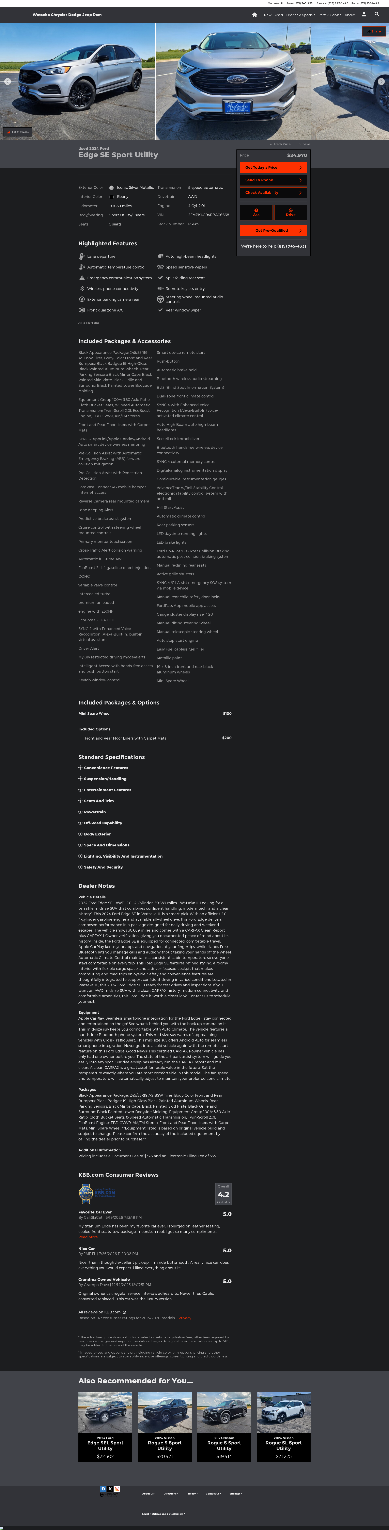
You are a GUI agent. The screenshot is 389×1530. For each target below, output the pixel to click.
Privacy (184, 1318)
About (350, 15)
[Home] (20, 15)
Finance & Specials (300, 15)
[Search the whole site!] (377, 14)
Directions (170, 1493)
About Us (148, 1493)
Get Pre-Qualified (271, 230)
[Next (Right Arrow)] (381, 81)
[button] (155, 768)
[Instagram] (117, 1489)
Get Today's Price (261, 167)
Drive (291, 215)
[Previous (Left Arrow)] (7, 81)
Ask (256, 215)
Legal (162, 1513)
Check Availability (261, 192)
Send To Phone (259, 180)
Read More (88, 1237)
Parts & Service (330, 15)
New (267, 15)
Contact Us (212, 1493)
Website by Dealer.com (109, 1495)
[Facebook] (103, 1489)
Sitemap (235, 1493)
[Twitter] (110, 1489)
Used (279, 15)
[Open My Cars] (363, 14)
